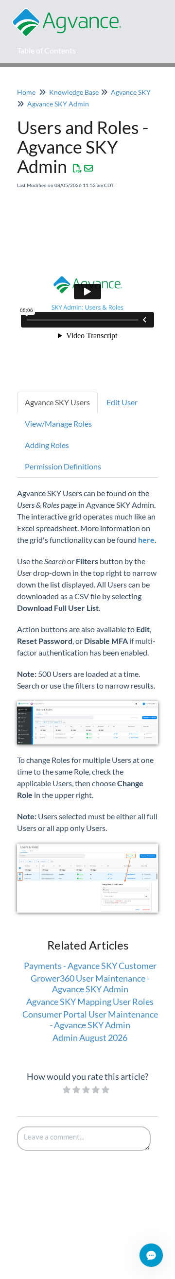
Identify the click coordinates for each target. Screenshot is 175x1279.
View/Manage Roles (58, 423)
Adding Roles (47, 444)
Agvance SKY (131, 92)
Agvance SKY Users (57, 402)
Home (26, 92)
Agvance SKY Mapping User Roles (90, 1001)
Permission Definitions (63, 466)
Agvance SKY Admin (58, 104)
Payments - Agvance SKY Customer (90, 965)
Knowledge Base (74, 92)
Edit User (122, 402)
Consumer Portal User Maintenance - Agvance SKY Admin (90, 1019)
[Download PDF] (77, 168)
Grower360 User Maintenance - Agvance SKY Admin (90, 983)
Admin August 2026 (89, 1037)
